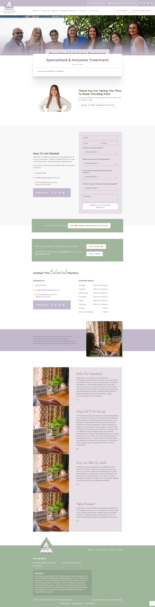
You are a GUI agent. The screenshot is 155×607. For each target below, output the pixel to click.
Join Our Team (93, 11)
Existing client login (142, 10)
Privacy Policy (65, 603)
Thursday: (82, 297)
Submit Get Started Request (100, 206)
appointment (40, 254)
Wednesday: (83, 293)
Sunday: (82, 308)
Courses (119, 550)
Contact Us (83, 11)
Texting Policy (89, 603)
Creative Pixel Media (114, 600)
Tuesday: (82, 289)
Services (55, 11)
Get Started (122, 10)
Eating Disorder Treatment (45, 563)
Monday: (82, 285)
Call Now (94, 254)
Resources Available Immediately (51, 71)
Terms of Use (77, 603)
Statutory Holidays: (86, 312)
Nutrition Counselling (72, 563)
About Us (36, 11)
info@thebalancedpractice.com (123, 3)
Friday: (81, 300)
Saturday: (82, 304)
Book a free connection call (98, 105)
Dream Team (46, 11)
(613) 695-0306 (97, 3)
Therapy (38, 566)
